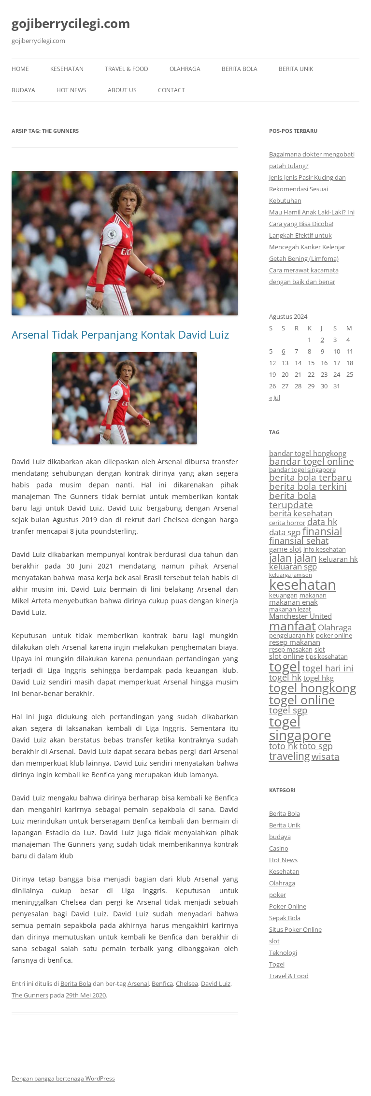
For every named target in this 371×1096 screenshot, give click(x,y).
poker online (334, 635)
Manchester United (300, 616)
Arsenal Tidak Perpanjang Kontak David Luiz (120, 334)
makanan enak (293, 602)
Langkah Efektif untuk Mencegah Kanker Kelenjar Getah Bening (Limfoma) (307, 247)
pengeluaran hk (291, 635)
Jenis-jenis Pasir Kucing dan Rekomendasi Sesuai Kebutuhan (307, 189)
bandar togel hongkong (307, 453)
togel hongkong (313, 688)
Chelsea (187, 983)
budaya (23, 90)
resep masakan (291, 649)
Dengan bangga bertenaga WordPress (63, 1078)
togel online (302, 700)
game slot (285, 549)
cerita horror (287, 522)
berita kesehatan (300, 513)
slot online (286, 656)
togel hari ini (328, 668)
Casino (278, 848)
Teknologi (283, 952)
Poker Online (287, 906)
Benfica (162, 983)
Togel (277, 964)
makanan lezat (290, 609)
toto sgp (316, 746)
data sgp (284, 532)
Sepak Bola (284, 917)
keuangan (283, 595)
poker (277, 894)
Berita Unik (296, 69)
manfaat (292, 625)
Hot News (71, 90)
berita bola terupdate (292, 500)
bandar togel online (311, 461)
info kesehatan (324, 549)
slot (319, 649)
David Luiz (215, 983)
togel (284, 666)
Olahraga (185, 69)
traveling (289, 756)
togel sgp (288, 710)
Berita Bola (239, 69)
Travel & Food (126, 69)
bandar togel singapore (302, 469)
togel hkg (318, 678)
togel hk (285, 677)
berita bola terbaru (310, 477)
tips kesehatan (327, 656)
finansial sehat (298, 540)
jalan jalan (293, 558)
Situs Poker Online (295, 929)
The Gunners (30, 995)
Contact (171, 90)
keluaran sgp (293, 566)
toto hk (283, 746)
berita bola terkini (308, 486)
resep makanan (294, 642)
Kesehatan (67, 69)
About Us (122, 90)
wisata (326, 756)
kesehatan (302, 584)
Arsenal (138, 983)
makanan (313, 595)
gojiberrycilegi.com (71, 23)
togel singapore (300, 728)
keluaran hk (338, 559)
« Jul (274, 397)
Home (20, 69)
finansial (322, 531)
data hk (322, 521)
